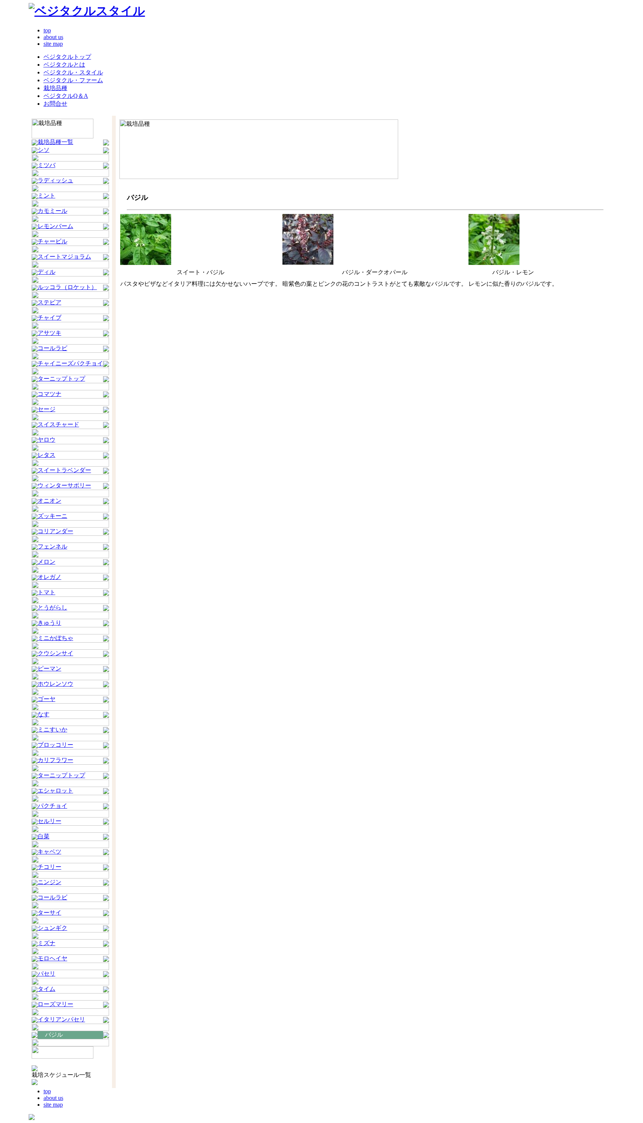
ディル (46, 272)
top (47, 30)
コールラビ (52, 348)
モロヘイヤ (52, 958)
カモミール (52, 211)
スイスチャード (58, 424)
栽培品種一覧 (55, 142)
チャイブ (49, 317)
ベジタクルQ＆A (66, 96)
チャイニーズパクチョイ (70, 363)
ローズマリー (55, 1004)
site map (53, 44)
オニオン (49, 500)
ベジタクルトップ (67, 57)
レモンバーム (55, 226)
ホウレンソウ (55, 684)
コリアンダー (55, 531)
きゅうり (49, 623)
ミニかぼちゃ (55, 638)
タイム (46, 989)
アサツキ (49, 333)
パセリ (46, 973)
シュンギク (52, 928)
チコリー (49, 867)
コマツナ (49, 394)
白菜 (43, 836)
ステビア (49, 302)
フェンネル (52, 546)
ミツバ (46, 165)
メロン (46, 562)
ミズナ (46, 943)
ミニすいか (52, 729)
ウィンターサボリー (64, 485)
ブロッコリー (55, 745)
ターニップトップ (61, 378)
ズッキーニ (52, 516)
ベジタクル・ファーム (73, 80)
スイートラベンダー (64, 470)
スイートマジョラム (64, 256)
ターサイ (49, 912)
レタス (46, 455)
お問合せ (55, 103)
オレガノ (49, 577)
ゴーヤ (46, 699)
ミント (46, 195)
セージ (46, 409)
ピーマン (49, 668)
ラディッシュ (55, 180)
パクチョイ (52, 806)
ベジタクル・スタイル (73, 72)
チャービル (52, 241)
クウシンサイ (55, 653)
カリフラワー (55, 760)
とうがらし (52, 607)
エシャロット (55, 790)
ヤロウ (46, 439)
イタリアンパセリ (61, 1019)
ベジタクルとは (64, 64)
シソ (43, 150)
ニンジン (49, 882)
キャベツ (49, 851)
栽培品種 (55, 88)
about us (53, 37)
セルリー (49, 821)
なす (43, 714)
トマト (46, 592)
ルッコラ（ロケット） (67, 287)
